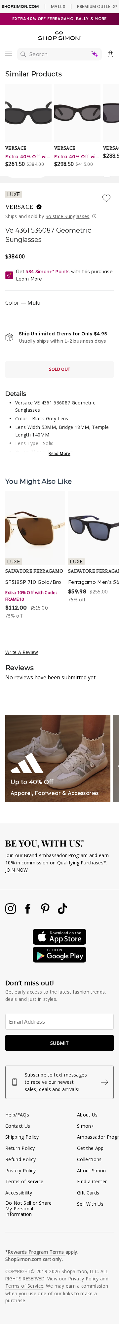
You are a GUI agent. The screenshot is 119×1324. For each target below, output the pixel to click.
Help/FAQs (17, 1115)
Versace (20, 207)
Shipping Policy (22, 1137)
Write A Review (21, 652)
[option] (35, 555)
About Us (87, 1115)
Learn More (29, 279)
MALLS (58, 6)
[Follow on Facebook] (28, 912)
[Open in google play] (59, 961)
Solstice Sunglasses (67, 216)
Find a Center (92, 1181)
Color (22, 302)
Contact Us (17, 1126)
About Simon (91, 1170)
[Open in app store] (59, 943)
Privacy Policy (20, 1170)
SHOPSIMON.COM (20, 6)
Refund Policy (20, 1159)
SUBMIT (59, 1043)
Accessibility (18, 1193)
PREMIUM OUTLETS (97, 6)
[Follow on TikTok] (62, 912)
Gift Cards (88, 1193)
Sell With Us (90, 1204)
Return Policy (20, 1148)
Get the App (90, 1148)
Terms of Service (24, 1181)
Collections (89, 1159)
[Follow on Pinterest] (46, 912)
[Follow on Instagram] (11, 912)
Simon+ (85, 1126)
